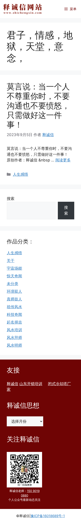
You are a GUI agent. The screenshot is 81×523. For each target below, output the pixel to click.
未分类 (12, 283)
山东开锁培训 (30, 383)
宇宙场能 (14, 268)
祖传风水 (14, 307)
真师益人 (14, 299)
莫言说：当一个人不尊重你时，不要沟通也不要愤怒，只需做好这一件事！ (38, 105)
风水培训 (14, 330)
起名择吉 (14, 322)
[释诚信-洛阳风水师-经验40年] (22, 9)
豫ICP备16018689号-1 (48, 516)
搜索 (10, 198)
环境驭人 (14, 291)
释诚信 (12, 383)
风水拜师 (14, 337)
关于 (10, 260)
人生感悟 (20, 174)
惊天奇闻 (14, 276)
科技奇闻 (14, 314)
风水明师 (14, 345)
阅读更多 (63, 160)
